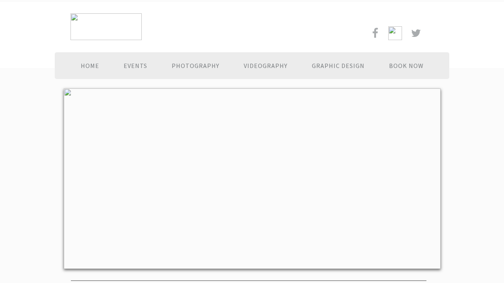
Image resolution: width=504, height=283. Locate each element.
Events (135, 66)
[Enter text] (416, 36)
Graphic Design (338, 66)
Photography (195, 66)
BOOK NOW (406, 66)
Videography (265, 66)
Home (90, 66)
